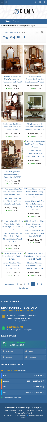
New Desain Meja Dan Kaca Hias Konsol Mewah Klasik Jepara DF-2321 (12, 201)
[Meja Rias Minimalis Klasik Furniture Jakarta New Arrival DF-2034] (35, 256)
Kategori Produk (12, 21)
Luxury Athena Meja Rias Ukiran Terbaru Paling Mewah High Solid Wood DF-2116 (12, 237)
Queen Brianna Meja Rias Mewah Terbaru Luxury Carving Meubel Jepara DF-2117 (34, 205)
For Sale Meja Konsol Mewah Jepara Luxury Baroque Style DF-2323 (12, 174)
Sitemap (23, 417)
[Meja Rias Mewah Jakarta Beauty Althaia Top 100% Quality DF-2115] (35, 224)
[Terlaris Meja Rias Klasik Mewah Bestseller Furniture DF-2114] (12, 256)
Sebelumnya (9, 284)
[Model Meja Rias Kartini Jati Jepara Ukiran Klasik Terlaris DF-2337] (12, 107)
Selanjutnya (23, 288)
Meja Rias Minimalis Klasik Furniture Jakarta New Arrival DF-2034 (34, 265)
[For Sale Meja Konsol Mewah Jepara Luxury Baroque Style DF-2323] (12, 154)
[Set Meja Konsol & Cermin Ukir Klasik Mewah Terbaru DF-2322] (35, 144)
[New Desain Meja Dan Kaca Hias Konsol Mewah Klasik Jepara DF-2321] (12, 192)
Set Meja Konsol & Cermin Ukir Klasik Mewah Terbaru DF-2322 (34, 153)
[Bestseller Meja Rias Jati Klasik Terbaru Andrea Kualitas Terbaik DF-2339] (12, 59)
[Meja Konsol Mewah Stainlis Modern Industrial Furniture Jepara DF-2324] (35, 107)
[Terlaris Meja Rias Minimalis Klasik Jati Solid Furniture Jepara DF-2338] (35, 59)
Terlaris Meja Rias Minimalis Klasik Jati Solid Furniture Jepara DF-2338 (34, 79)
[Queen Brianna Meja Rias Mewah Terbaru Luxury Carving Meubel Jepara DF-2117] (35, 193)
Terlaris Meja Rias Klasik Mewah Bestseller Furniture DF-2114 (12, 265)
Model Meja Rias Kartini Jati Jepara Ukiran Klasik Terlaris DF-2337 (12, 127)
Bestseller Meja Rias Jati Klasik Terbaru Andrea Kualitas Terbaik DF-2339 (12, 79)
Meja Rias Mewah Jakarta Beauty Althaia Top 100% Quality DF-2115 (34, 233)
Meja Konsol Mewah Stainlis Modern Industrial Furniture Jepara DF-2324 (34, 127)
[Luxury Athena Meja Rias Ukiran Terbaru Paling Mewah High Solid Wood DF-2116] (12, 225)
